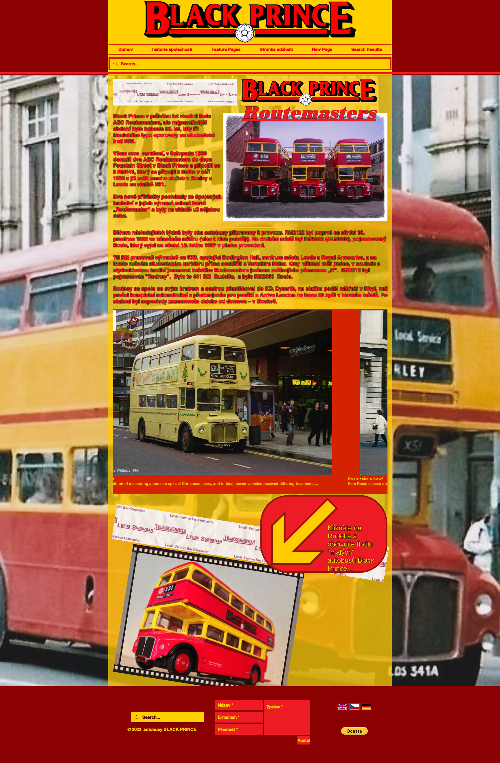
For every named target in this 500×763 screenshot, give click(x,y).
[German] (366, 706)
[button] (250, 401)
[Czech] (354, 706)
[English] (342, 706)
